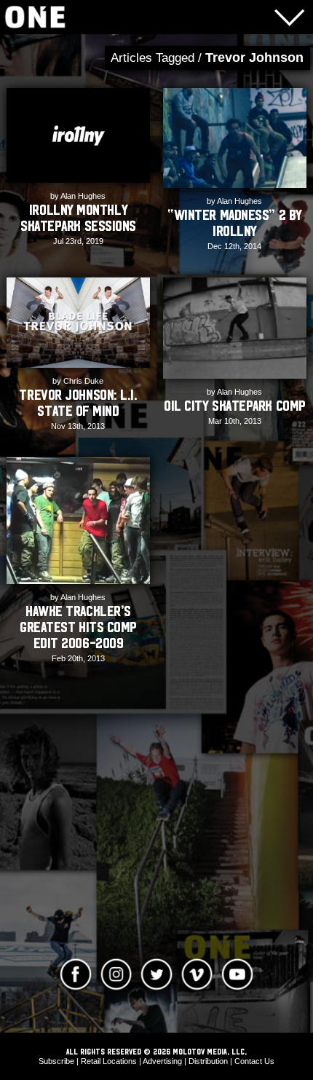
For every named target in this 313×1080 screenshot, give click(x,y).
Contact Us (254, 1061)
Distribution (208, 1061)
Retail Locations (109, 1061)
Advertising (162, 1061)
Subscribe (56, 1061)
